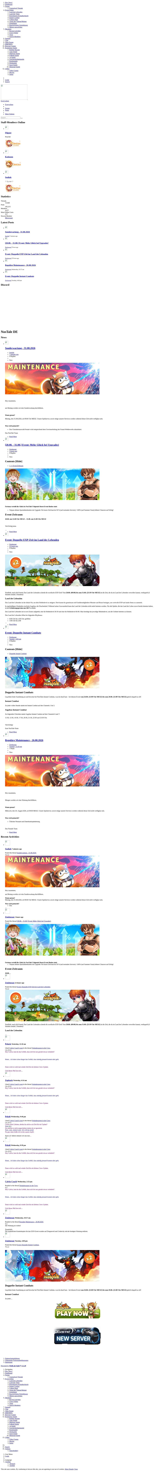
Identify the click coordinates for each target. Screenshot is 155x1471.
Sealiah (8, 177)
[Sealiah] (7, 845)
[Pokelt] (7, 1112)
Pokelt (8, 1116)
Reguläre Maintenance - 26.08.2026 (20, 265)
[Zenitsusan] (7, 913)
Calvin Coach (11, 1181)
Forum (7, 108)
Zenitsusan (8, 247)
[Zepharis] (7, 1076)
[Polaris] (7, 1040)
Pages (7, 110)
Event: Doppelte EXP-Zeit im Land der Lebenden (26, 254)
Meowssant (9, 218)
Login (7, 80)
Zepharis (9, 1080)
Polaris (8, 1044)
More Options (9, 114)
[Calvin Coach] (7, 1177)
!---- (16, 466)
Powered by (13, 1366)
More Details (69, 1469)
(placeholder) (13, 1451)
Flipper (8, 133)
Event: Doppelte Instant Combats (19, 276)
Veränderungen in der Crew (41, 1048)
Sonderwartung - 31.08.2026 (17, 232)
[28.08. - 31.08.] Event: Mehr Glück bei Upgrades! (26, 243)
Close (76, 1469)
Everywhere (5, 101)
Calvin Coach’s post (16, 1048)
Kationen (9, 157)
